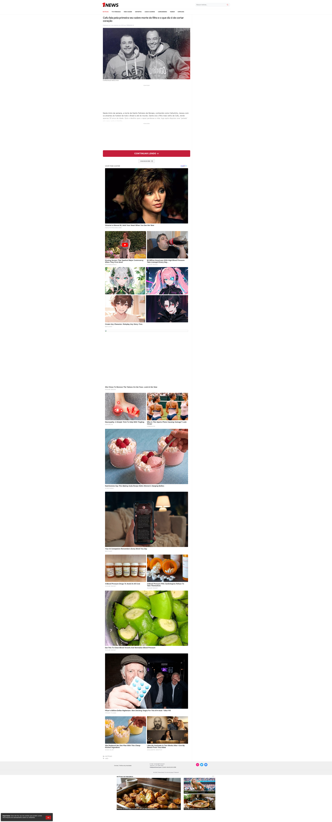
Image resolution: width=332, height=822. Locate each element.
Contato (116, 765)
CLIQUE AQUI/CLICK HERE (169, 767)
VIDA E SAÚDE (128, 11)
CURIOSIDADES (162, 11)
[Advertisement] (146, 98)
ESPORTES (138, 11)
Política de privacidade (125, 765)
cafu (106, 758)
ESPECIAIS (181, 11)
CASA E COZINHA (150, 11)
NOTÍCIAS (106, 11)
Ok (48, 817)
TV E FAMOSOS (116, 11)
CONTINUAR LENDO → (146, 153)
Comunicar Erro (145, 161)
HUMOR (172, 11)
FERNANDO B (130, 25)
